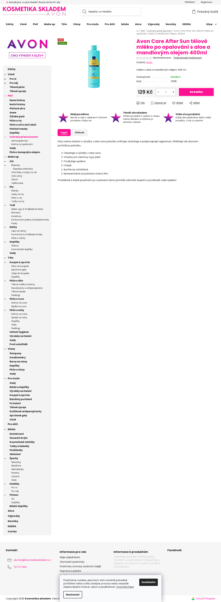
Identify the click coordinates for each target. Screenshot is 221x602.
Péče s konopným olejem (25, 152)
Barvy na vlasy (18, 361)
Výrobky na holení (21, 336)
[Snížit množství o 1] (158, 92)
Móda (11, 429)
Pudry (14, 223)
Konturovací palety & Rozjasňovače (30, 219)
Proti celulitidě (18, 344)
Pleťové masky (18, 128)
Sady (13, 148)
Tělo (11, 257)
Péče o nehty (18, 238)
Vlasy (11, 349)
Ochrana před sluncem (24, 136)
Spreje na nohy (19, 317)
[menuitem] (10, 24)
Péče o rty (16, 120)
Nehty (13, 227)
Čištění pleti (17, 116)
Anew (13, 112)
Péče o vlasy (17, 369)
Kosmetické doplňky (22, 249)
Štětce (15, 245)
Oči (12, 161)
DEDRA (12, 526)
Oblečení (15, 454)
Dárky (11, 69)
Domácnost (17, 433)
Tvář (12, 205)
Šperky (14, 458)
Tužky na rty (17, 201)
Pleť (10, 95)
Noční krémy (17, 104)
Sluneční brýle (18, 438)
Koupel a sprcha (20, 262)
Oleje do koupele (20, 273)
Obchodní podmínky (72, 562)
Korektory (16, 216)
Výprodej (14, 516)
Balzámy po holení (21, 399)
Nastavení (73, 594)
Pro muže (14, 378)
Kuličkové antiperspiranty (25, 411)
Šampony (15, 353)
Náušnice (16, 465)
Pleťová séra (17, 108)
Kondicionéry (18, 357)
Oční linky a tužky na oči (24, 172)
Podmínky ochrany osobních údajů (80, 566)
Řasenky (15, 165)
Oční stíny (16, 175)
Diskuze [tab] (79, 132)
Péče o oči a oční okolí (23, 124)
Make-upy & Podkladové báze (27, 209)
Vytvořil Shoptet (205, 598)
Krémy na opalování (22, 144)
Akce (11, 511)
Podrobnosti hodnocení (188, 58)
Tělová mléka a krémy (23, 284)
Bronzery (16, 212)
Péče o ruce (17, 298)
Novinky (13, 521)
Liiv (12, 498)
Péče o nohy (17, 310)
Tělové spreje (18, 91)
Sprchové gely (18, 269)
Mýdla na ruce (18, 306)
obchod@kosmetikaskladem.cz (32, 560)
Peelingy (15, 295)
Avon (149, 62)
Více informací (125, 587)
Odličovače (17, 183)
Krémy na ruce (19, 302)
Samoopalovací (19, 140)
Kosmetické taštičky (22, 442)
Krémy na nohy (19, 313)
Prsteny (15, 472)
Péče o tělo (16, 280)
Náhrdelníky (17, 469)
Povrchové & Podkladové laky (26, 234)
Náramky (16, 462)
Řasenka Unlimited (23, 168)
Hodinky (14, 483)
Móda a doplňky (19, 387)
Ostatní (15, 476)
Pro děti (13, 424)
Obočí (14, 179)
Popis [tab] (64, 132)
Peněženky (16, 450)
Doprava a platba (70, 571)
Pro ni (13, 78)
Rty (12, 186)
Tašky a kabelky (19, 446)
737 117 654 (20, 567)
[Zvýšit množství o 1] (173, 92)
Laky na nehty (18, 230)
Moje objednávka (70, 557)
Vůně (11, 74)
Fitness (14, 494)
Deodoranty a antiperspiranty (27, 288)
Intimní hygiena (19, 332)
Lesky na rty (17, 194)
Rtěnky (15, 190)
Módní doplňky (19, 506)
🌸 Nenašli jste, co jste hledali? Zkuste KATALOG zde (33, 2)
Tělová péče (17, 87)
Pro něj (14, 83)
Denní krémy (17, 100)
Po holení (15, 403)
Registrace (206, 2)
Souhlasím (149, 582)
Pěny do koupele (20, 266)
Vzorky (12, 531)
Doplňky (14, 132)
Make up (13, 157)
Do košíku (196, 92)
